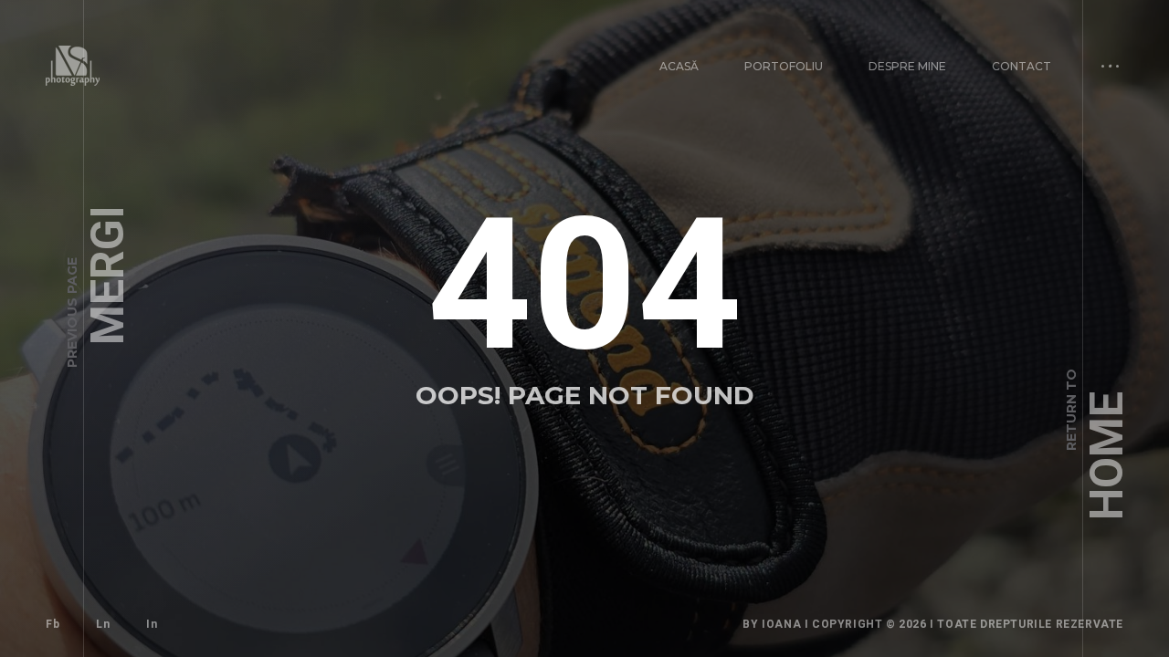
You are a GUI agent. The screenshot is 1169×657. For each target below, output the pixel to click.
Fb (52, 624)
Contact (1021, 66)
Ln (103, 624)
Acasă (679, 66)
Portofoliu (783, 66)
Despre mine (907, 66)
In (151, 624)
